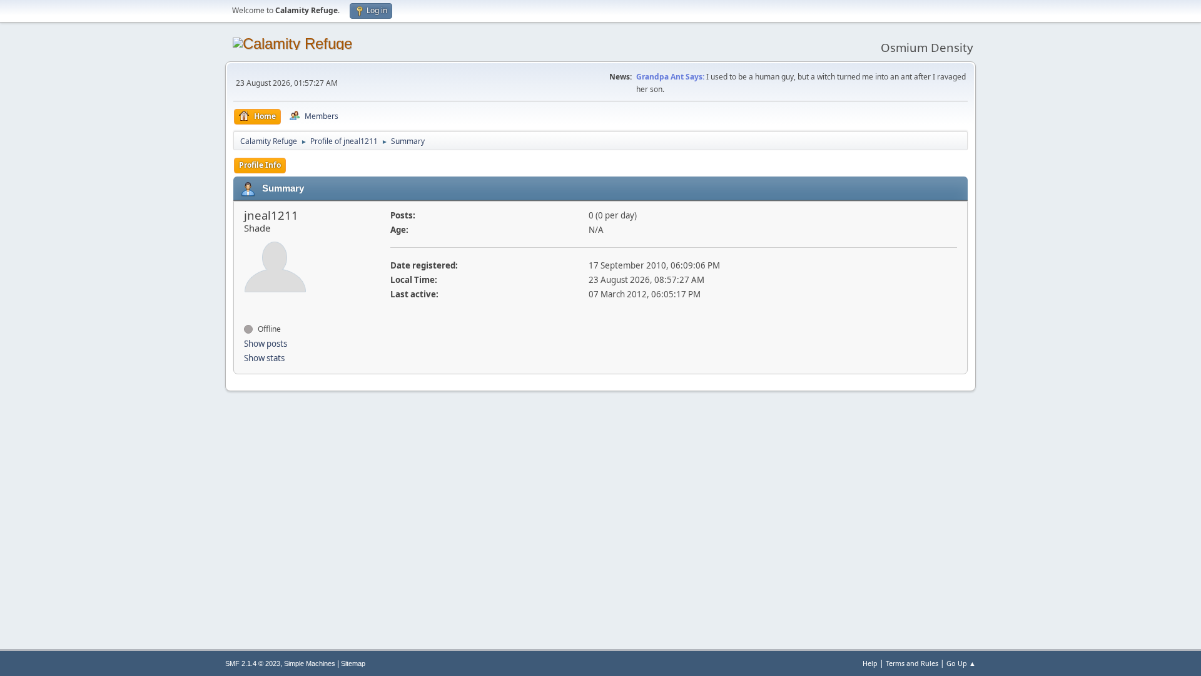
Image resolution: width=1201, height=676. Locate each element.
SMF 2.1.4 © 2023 (252, 663)
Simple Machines (309, 663)
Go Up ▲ (961, 663)
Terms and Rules (912, 663)
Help (870, 663)
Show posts (265, 343)
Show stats (264, 358)
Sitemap (353, 663)
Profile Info (260, 165)
